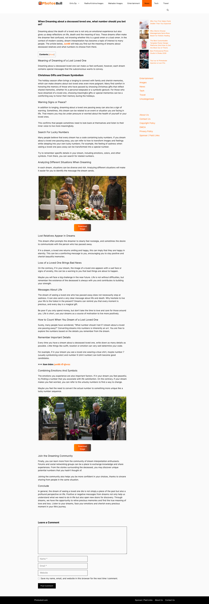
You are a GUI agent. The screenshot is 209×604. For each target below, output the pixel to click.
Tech (156, 3)
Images (143, 82)
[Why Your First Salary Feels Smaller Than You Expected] (144, 25)
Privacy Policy (146, 131)
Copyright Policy (147, 123)
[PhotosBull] (50, 3)
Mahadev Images (115, 3)
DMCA (143, 127)
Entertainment (133, 3)
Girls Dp (73, 3)
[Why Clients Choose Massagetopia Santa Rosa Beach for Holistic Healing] (144, 35)
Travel (166, 3)
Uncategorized (147, 99)
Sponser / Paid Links (150, 135)
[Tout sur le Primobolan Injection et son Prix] (144, 64)
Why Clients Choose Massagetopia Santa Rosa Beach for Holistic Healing (160, 33)
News (147, 3)
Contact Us (145, 119)
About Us (144, 115)
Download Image (82, 227)
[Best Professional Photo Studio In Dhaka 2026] (144, 55)
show (51, 54)
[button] (167, 10)
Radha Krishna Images (93, 3)
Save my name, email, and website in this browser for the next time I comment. (79, 578)
